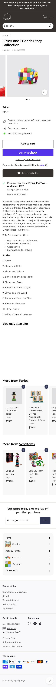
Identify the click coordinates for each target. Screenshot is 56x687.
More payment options (28, 159)
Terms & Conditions (12, 646)
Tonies (6, 50)
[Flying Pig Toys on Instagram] (29, 623)
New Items (27, 444)
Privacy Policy (10, 638)
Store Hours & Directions (15, 592)
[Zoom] (44, 92)
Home (5, 35)
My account (8, 608)
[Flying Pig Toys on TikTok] (40, 623)
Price (6, 107)
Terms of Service (11, 600)
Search (6, 596)
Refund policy (10, 604)
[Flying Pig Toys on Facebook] (35, 623)
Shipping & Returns (12, 642)
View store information (17, 194)
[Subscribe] (45, 520)
